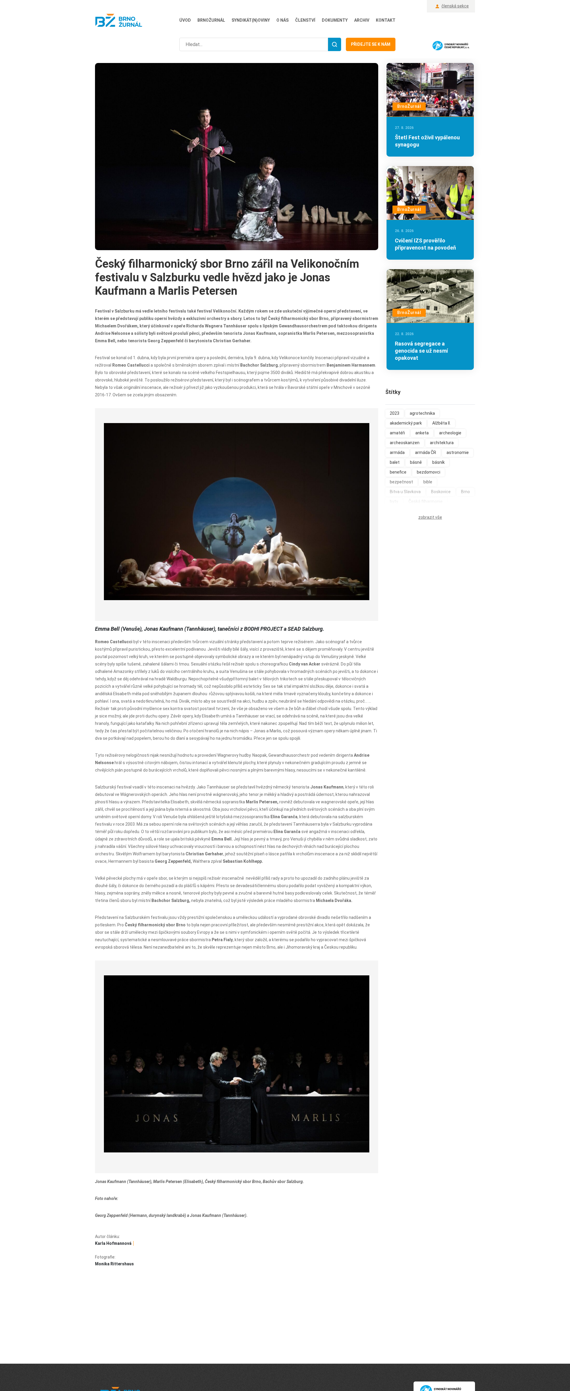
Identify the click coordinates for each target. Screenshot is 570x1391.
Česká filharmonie (425, 501)
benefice (398, 472)
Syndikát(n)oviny (251, 20)
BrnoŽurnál (211, 20)
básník (438, 462)
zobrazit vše (430, 517)
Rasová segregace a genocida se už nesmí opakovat (421, 350)
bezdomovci (428, 472)
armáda (397, 452)
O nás (282, 20)
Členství (305, 20)
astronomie (457, 452)
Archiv (361, 20)
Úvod (185, 20)
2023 (394, 413)
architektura (442, 442)
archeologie (450, 432)
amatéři (397, 432)
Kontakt (385, 20)
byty (394, 501)
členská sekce (455, 6)
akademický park (406, 423)
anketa (422, 432)
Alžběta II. (441, 423)
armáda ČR (425, 452)
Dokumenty (335, 20)
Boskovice (441, 491)
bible (427, 482)
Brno (465, 491)
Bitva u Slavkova (405, 491)
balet (395, 462)
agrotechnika (422, 413)
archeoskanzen (404, 442)
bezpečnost (401, 482)
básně (416, 462)
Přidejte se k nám (370, 44)
